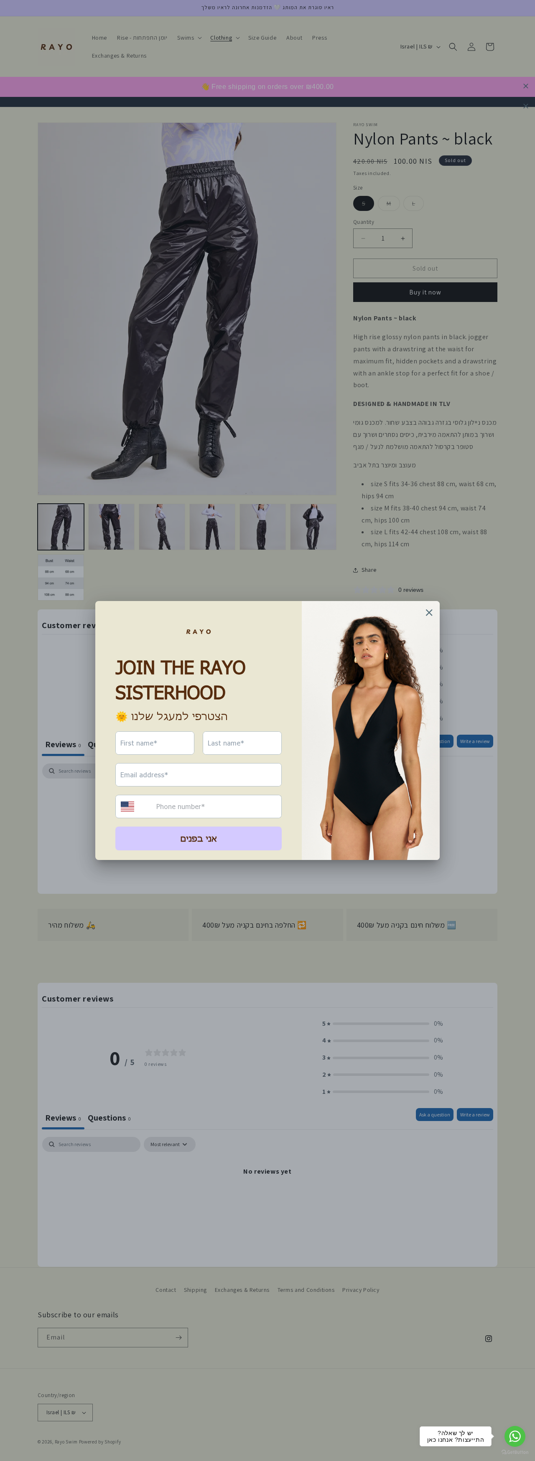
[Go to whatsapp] (514, 1436)
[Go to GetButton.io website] (515, 1452)
